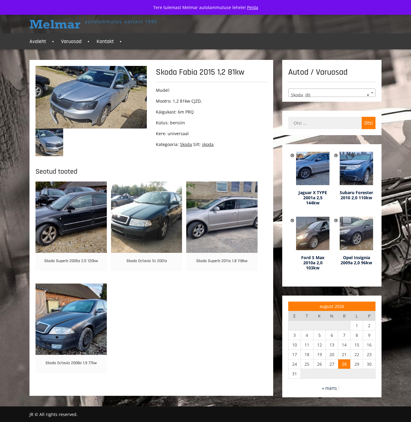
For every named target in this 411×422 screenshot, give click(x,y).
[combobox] (331, 92)
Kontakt (105, 41)
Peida (252, 7)
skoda (208, 144)
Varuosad (71, 41)
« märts (329, 388)
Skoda (186, 144)
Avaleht (37, 41)
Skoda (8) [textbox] (330, 95)
